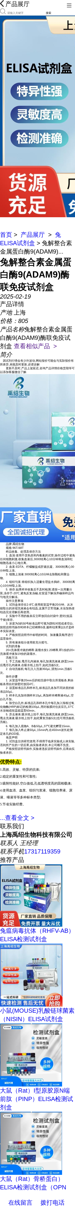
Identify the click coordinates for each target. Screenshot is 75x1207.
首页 (6, 234)
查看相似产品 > (35, 346)
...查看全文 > (17, 817)
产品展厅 (33, 234)
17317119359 (42, 851)
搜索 (48, 13)
